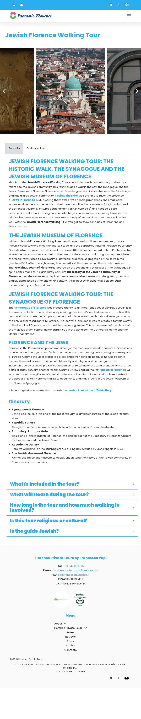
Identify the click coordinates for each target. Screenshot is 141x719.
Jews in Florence (23, 200)
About (58, 654)
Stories (70, 676)
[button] (4, 91)
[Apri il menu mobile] (129, 15)
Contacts (70, 681)
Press (70, 672)
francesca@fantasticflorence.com (75, 601)
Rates (70, 663)
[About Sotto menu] (65, 654)
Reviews (70, 667)
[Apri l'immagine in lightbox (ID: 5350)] (70, 91)
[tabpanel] (70, 312)
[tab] (14, 148)
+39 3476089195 (73, 597)
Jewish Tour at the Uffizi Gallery (89, 390)
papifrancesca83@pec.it (74, 605)
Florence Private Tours (68, 659)
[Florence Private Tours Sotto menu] (85, 658)
